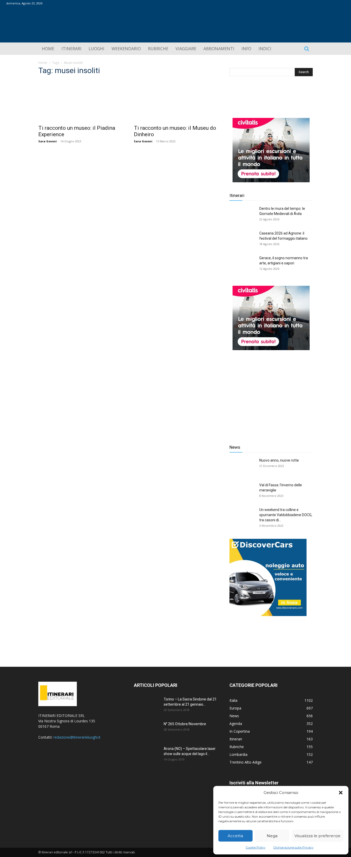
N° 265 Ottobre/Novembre (185, 724)
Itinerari (236, 195)
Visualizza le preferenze (317, 835)
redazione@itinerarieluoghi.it (76, 737)
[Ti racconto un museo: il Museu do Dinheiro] (175, 101)
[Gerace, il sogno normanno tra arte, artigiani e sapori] (242, 264)
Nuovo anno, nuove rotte (279, 460)
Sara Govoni (47, 141)
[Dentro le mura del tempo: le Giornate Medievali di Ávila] (242, 215)
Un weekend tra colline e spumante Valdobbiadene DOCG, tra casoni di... (285, 515)
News (234, 447)
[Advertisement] (271, 393)
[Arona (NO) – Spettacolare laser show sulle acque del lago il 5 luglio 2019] (147, 755)
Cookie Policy (255, 847)
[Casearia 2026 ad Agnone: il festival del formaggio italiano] (242, 240)
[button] (340, 792)
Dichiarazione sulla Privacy (293, 847)
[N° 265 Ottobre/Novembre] (147, 730)
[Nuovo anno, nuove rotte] (242, 467)
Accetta (235, 835)
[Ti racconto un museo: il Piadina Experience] (80, 101)
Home (42, 62)
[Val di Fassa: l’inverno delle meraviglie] (242, 491)
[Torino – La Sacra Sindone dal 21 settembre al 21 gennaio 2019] (147, 706)
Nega (272, 835)
